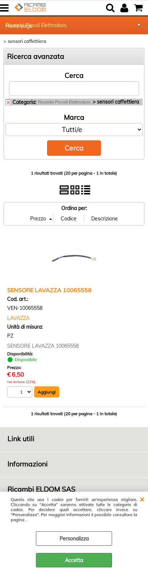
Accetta (74, 560)
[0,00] (139, 7)
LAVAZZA (18, 318)
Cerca (74, 75)
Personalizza (74, 538)
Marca (74, 117)
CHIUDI (142, 498)
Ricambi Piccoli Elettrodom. (36, 25)
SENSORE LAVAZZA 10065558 (49, 290)
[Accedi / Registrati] (125, 7)
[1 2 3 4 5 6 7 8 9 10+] (20, 393)
